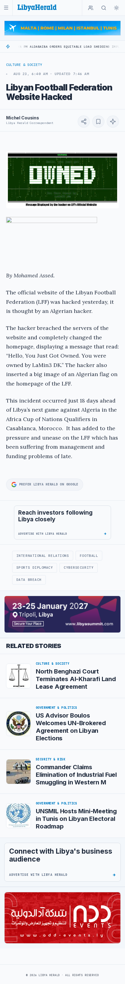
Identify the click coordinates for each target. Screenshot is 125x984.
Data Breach (29, 580)
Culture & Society (24, 65)
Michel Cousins (22, 117)
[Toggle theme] (116, 8)
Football (89, 556)
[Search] (104, 8)
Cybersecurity (78, 567)
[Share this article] (84, 121)
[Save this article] (98, 121)
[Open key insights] (113, 121)
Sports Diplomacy (34, 567)
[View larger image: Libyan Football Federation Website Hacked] (62, 179)
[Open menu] (6, 7)
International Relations (42, 556)
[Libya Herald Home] (37, 7)
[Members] (91, 8)
